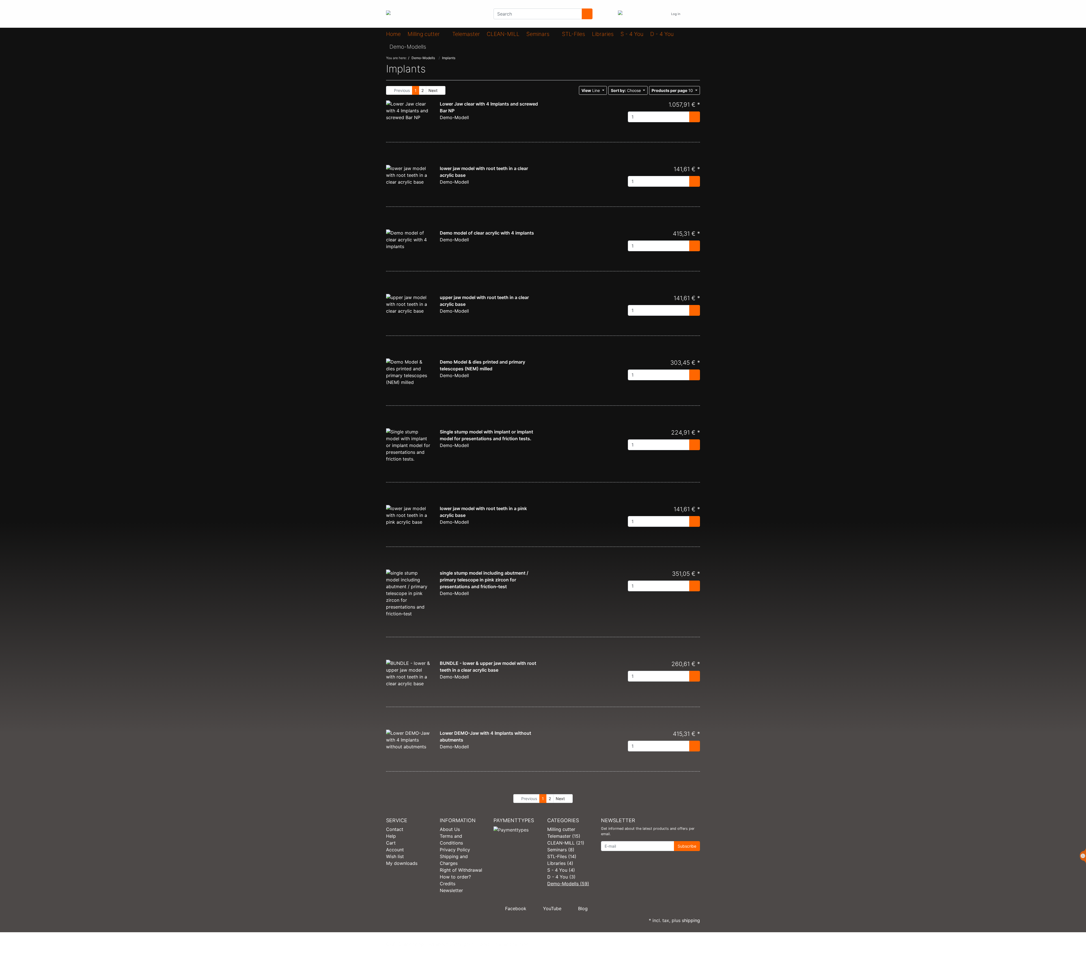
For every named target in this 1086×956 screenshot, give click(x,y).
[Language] (661, 14)
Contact (394, 829)
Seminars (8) (560, 849)
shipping (691, 920)
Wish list (395, 856)
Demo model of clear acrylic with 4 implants (487, 233)
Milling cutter (424, 34)
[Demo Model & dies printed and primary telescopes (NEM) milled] (408, 372)
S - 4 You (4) (561, 870)
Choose (626, 90)
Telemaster (466, 34)
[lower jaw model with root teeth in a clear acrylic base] (408, 174)
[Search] (587, 13)
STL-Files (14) (561, 856)
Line (591, 90)
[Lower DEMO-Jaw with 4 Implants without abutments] (408, 739)
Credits (447, 883)
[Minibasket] (694, 14)
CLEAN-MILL (503, 34)
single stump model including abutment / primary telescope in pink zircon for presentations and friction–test (484, 579)
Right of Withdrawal (461, 870)
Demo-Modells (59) (568, 883)
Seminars (538, 34)
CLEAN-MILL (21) (565, 843)
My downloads (401, 863)
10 (673, 90)
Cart (391, 843)
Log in (676, 14)
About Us (450, 829)
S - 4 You (631, 34)
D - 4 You (662, 34)
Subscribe (687, 846)
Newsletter (451, 890)
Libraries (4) (560, 863)
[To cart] (694, 116)
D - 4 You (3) (561, 877)
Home (393, 34)
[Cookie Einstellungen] (1083, 855)
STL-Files (573, 34)
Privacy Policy (455, 849)
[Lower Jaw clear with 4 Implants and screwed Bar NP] (408, 110)
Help (391, 836)
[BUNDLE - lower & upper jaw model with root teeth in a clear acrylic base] (408, 673)
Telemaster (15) (563, 836)
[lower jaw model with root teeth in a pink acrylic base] (408, 515)
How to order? (455, 877)
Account (395, 849)
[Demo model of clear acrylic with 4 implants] (408, 239)
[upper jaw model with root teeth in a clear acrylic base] (408, 303)
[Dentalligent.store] (435, 13)
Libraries (603, 34)
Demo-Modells (408, 46)
